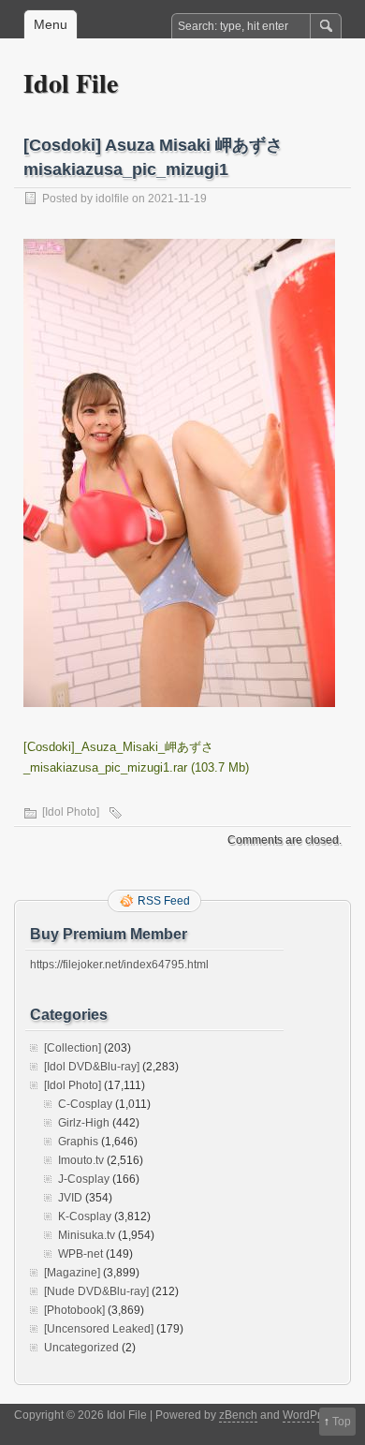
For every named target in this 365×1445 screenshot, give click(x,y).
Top (341, 1421)
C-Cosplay (85, 1104)
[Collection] (72, 1047)
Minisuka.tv (86, 1235)
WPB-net (80, 1254)
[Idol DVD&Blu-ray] (91, 1066)
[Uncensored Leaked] (98, 1328)
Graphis (78, 1141)
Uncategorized (81, 1347)
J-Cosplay (84, 1179)
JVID (70, 1197)
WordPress (311, 1415)
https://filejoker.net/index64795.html (119, 964)
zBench (238, 1415)
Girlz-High (84, 1122)
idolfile (112, 198)
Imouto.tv (81, 1160)
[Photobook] (74, 1310)
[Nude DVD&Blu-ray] (96, 1291)
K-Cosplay (84, 1216)
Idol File (70, 83)
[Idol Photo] (70, 811)
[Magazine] (72, 1272)
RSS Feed (164, 900)
